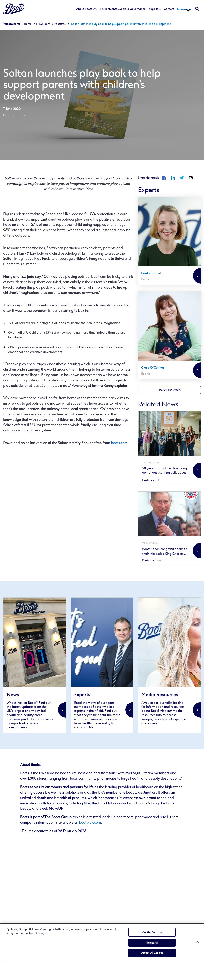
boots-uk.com (90, 822)
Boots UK (13, 8)
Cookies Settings (152, 932)
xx (34, 665)
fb (164, 178)
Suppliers (155, 9)
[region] (102, 942)
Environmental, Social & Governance (123, 9)
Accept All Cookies (152, 952)
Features (60, 24)
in (173, 178)
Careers (169, 9)
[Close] (197, 941)
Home (28, 24)
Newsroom (184, 9)
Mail (191, 178)
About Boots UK (86, 9)
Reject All (152, 942)
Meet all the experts (169, 389)
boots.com (119, 443)
